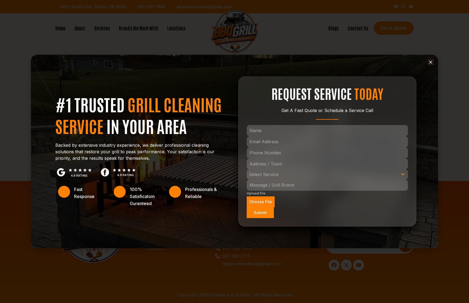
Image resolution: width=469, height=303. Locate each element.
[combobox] (327, 174)
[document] (234, 151)
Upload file (256, 193)
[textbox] (322, 174)
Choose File (260, 201)
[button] (431, 62)
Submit (260, 212)
